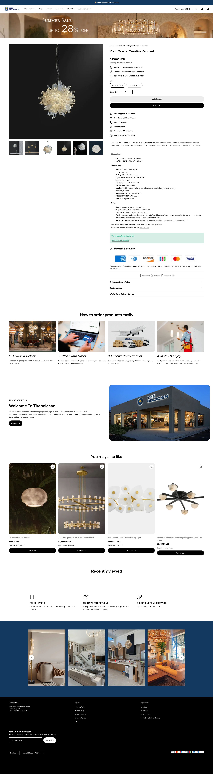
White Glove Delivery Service (150, 718)
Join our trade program (120, 240)
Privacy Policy (79, 710)
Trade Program (146, 714)
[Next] (181, 657)
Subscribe (49, 740)
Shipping (113, 63)
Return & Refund (80, 718)
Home (112, 46)
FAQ (76, 722)
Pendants (119, 46)
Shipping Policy (80, 707)
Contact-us (144, 227)
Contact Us (144, 710)
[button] (196, 9)
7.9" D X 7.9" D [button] (117, 85)
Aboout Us (15, 423)
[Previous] (31, 657)
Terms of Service (80, 714)
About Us (144, 707)
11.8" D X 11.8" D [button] (134, 85)
